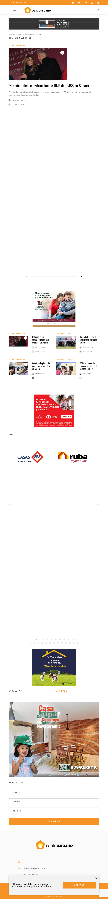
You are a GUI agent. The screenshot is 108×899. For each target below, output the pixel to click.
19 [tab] (79, 639)
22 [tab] (91, 639)
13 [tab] (56, 639)
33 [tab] (62, 643)
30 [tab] (50, 643)
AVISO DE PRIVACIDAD (54, 896)
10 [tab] (44, 639)
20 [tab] (83, 639)
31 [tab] (54, 643)
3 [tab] (16, 639)
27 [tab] (38, 643)
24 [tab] (99, 639)
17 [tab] (71, 639)
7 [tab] (32, 639)
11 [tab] (48, 639)
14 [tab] (60, 639)
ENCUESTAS (15, 691)
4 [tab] (20, 639)
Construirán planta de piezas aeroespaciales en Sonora (41, 366)
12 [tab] (52, 639)
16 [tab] (68, 639)
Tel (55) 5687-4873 (31, 875)
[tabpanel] (75, 457)
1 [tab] (8, 639)
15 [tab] (64, 639)
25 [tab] (30, 643)
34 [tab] (66, 643)
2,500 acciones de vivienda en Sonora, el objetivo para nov (88, 366)
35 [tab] (69, 643)
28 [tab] (42, 643)
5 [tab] (24, 639)
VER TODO (61, 691)
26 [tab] (34, 643)
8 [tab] (36, 639)
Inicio (11, 34)
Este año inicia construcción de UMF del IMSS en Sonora (49, 86)
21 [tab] (87, 639)
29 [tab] (46, 643)
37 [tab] (77, 643)
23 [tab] (95, 639)
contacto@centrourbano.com (34, 868)
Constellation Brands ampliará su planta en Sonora (88, 339)
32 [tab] (58, 643)
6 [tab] (28, 639)
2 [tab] (12, 639)
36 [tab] (73, 643)
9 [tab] (40, 639)
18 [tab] (75, 639)
